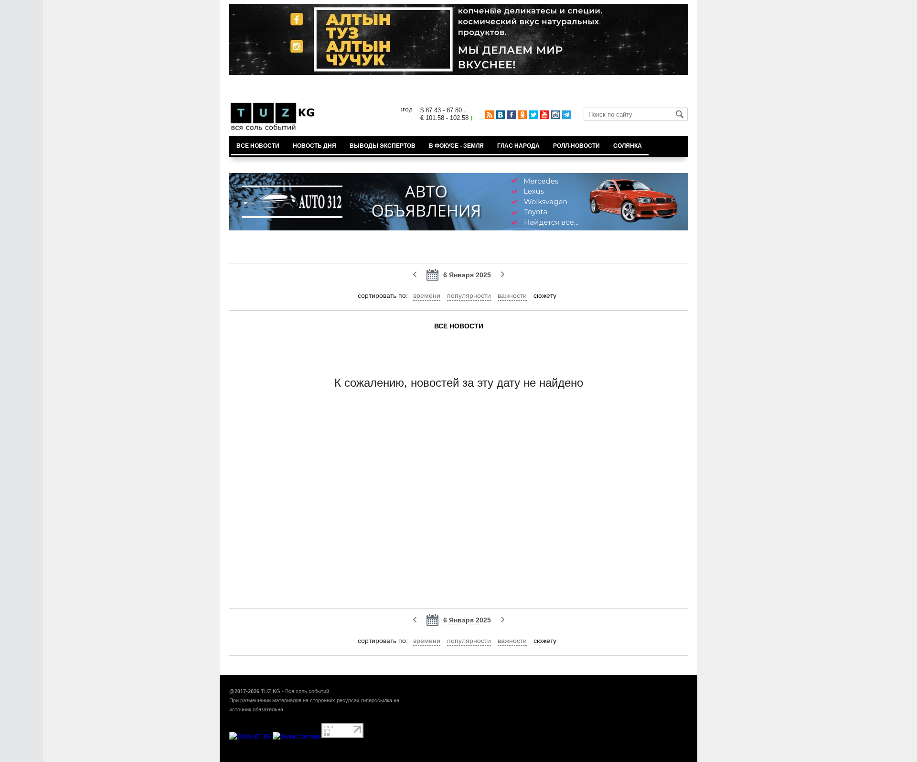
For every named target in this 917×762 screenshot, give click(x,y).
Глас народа (518, 145)
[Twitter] (533, 114)
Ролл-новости (576, 145)
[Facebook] (511, 114)
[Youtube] (544, 114)
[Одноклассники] (522, 114)
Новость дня (314, 145)
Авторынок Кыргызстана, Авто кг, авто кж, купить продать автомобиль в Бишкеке (345, 757)
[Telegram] (566, 114)
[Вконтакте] (500, 114)
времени (426, 295)
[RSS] (489, 114)
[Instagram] (555, 114)
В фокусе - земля (456, 145)
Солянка (627, 145)
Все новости (257, 145)
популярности (469, 295)
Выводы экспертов (383, 145)
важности (512, 295)
